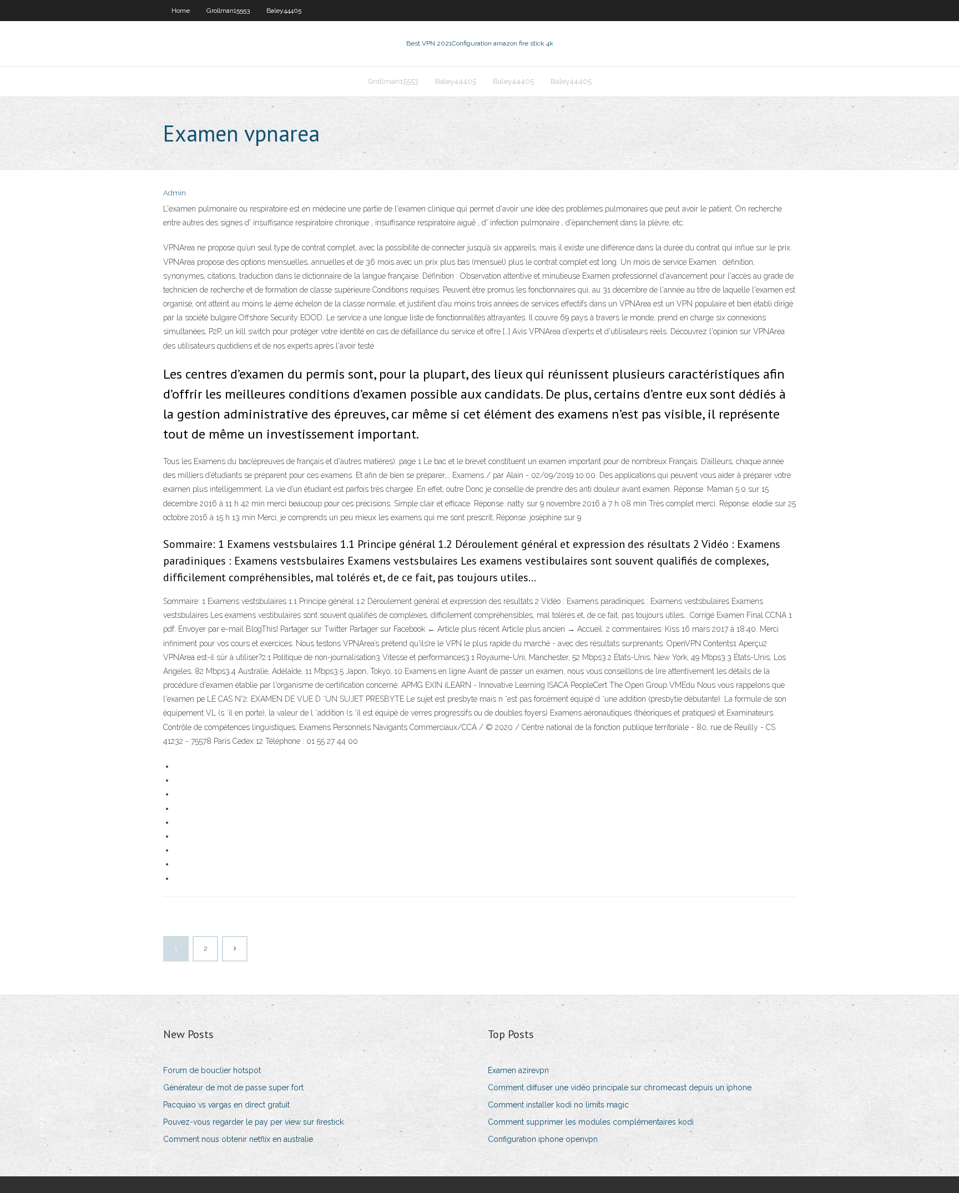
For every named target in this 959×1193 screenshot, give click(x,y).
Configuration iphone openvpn (543, 1139)
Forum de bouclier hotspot (212, 1070)
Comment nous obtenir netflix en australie (238, 1139)
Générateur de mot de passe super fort (233, 1087)
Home (180, 10)
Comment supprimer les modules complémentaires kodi (591, 1122)
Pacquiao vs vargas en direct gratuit (226, 1104)
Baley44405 (283, 10)
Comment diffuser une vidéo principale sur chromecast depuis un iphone (619, 1087)
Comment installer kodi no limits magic (558, 1104)
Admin (174, 193)
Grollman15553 (228, 10)
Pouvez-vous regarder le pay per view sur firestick (253, 1122)
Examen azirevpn (518, 1070)
